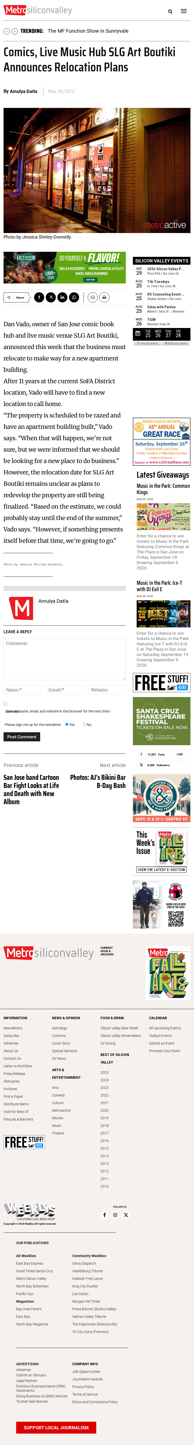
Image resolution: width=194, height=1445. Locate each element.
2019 (105, 1118)
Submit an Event (162, 1043)
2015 (105, 1148)
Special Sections (64, 1051)
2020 (105, 1110)
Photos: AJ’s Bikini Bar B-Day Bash (98, 781)
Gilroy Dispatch (84, 1263)
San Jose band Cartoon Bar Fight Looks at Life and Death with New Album (31, 789)
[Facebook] (39, 297)
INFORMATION (15, 1018)
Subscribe (11, 1036)
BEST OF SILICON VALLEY (115, 1058)
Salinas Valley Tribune (89, 1317)
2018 (105, 1126)
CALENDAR (158, 1018)
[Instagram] (115, 1215)
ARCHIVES (107, 951)
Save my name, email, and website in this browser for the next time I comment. (58, 711)
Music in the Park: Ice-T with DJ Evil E (159, 586)
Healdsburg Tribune (87, 1271)
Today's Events (160, 1036)
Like (180, 754)
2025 (105, 1072)
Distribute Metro (16, 1104)
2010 (105, 1186)
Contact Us (12, 1058)
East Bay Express (29, 1263)
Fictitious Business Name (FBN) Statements (40, 1388)
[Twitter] (51, 297)
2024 (105, 1080)
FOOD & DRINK (112, 1018)
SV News (59, 1058)
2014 (105, 1156)
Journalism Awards (87, 1379)
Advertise (11, 1043)
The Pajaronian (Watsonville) (94, 1324)
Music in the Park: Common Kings (163, 489)
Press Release (14, 1074)
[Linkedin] (62, 297)
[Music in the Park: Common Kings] (163, 516)
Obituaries (11, 1081)
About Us (11, 1051)
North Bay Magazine (32, 1324)
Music (56, 1126)
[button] (170, 11)
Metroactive (61, 1110)
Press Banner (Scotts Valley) (94, 1309)
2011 (105, 1179)
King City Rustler (85, 1286)
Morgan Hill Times (86, 1301)
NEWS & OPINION (66, 1018)
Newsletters (13, 1028)
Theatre (58, 1133)
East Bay (23, 1317)
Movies (57, 1118)
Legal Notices (26, 1381)
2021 (105, 1103)
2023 (105, 1088)
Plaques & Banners (18, 1119)
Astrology (59, 1028)
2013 (105, 1164)
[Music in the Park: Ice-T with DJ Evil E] (163, 613)
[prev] (7, 31)
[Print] (104, 297)
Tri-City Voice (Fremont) (90, 1332)
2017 (105, 1133)
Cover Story (61, 1043)
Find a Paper (13, 1096)
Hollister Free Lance (87, 1279)
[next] (15, 31)
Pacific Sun (25, 1294)
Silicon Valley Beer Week (119, 1028)
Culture (57, 1103)
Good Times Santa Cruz (34, 1271)
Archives (10, 1089)
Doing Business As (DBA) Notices (41, 1396)
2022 (105, 1095)
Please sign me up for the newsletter (33, 725)
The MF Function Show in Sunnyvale (88, 31)
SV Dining (108, 1043)
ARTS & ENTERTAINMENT (66, 1074)
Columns (59, 1036)
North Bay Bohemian (32, 1286)
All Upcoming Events (165, 1028)
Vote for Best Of (16, 1112)
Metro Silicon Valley (31, 1279)
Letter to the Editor (18, 1066)
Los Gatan (80, 1294)
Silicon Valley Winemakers (121, 1036)
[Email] (91, 297)
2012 (105, 1171)
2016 (105, 1141)
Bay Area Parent (29, 1309)
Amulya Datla (23, 91)
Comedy (58, 1095)
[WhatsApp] (74, 297)
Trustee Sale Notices (32, 1401)
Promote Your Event (164, 1051)
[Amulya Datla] (21, 608)
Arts (55, 1088)
